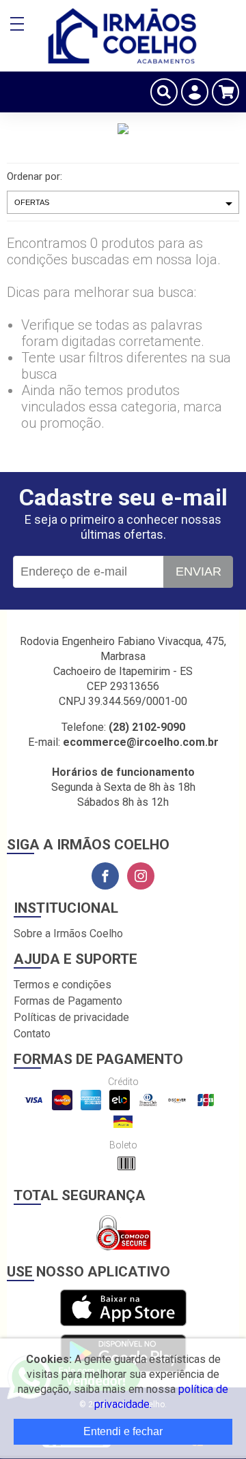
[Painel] (194, 92)
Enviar (198, 571)
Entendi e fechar (123, 1431)
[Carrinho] (225, 92)
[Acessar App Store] (123, 1308)
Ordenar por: (34, 176)
